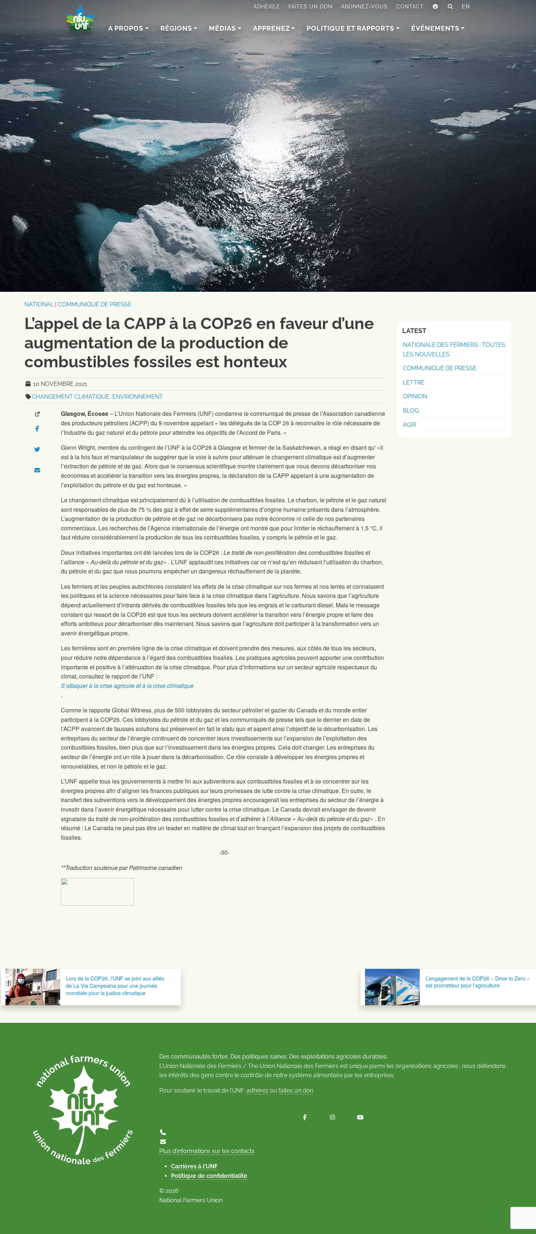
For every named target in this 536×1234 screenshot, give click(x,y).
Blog (411, 410)
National (39, 304)
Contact (410, 6)
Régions (176, 28)
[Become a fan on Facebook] (304, 1117)
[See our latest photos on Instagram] (332, 1117)
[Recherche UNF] (450, 7)
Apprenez (271, 28)
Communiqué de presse (95, 304)
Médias (222, 28)
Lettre (413, 382)
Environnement (137, 396)
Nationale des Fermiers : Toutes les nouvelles (454, 349)
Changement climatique (70, 396)
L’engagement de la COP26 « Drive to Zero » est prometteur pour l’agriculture (478, 981)
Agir (409, 424)
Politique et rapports (350, 28)
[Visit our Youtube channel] (360, 1117)
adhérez (257, 1090)
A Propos (125, 28)
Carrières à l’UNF (194, 1166)
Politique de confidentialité (209, 1175)
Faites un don (310, 6)
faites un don (296, 1090)
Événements (435, 28)
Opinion (415, 396)
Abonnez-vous (364, 6)
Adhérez (266, 6)
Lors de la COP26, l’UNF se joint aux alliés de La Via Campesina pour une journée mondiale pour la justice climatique (115, 985)
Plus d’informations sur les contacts (207, 1151)
